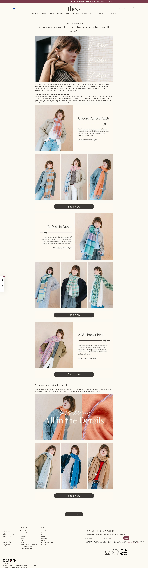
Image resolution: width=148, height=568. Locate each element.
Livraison (43, 534)
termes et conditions (30, 565)
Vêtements (60, 13)
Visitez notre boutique (25, 534)
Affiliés (21, 540)
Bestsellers (35, 13)
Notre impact (23, 533)
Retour (43, 536)
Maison (68, 13)
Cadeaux (84, 13)
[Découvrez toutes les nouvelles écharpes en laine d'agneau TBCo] (74, 315)
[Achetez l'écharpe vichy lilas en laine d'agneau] (74, 128)
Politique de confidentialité (17, 565)
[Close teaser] (4, 276)
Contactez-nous (45, 533)
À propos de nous (24, 531)
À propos (101, 13)
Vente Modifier (111, 13)
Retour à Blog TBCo (75, 514)
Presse (22, 538)
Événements (23, 536)
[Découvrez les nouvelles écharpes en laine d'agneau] (74, 207)
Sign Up (126, 538)
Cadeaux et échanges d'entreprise (28, 544)
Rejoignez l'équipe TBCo (26, 548)
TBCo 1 (72, 23)
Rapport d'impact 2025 (26, 546)
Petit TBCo (76, 13)
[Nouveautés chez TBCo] (74, 59)
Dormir (52, 13)
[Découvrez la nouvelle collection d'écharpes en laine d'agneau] (74, 285)
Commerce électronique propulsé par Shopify (15, 567)
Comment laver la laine (47, 542)
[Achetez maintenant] (74, 374)
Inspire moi (93, 13)
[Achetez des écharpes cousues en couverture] (74, 466)
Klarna (43, 540)
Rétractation (44, 538)
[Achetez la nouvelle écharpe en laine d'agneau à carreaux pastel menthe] (74, 236)
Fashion (67, 23)
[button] (2, 284)
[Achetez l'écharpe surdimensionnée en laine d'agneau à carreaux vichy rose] (74, 345)
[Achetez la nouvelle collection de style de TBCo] (74, 417)
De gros (22, 542)
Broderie (43, 544)
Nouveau (44, 13)
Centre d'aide (44, 531)
